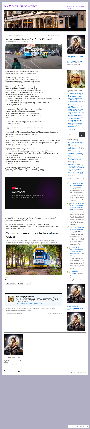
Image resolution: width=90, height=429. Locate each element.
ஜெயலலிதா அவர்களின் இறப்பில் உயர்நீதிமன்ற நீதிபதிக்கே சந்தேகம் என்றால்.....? (76, 125)
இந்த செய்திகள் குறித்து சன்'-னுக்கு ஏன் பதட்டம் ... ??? (75, 94)
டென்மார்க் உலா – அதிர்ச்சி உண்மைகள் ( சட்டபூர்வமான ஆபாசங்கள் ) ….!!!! (75, 153)
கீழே (68, 61)
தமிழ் (53, 308)
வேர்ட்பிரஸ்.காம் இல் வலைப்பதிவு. (78, 372)
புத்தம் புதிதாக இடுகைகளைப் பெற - (75, 57)
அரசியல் (19, 308)
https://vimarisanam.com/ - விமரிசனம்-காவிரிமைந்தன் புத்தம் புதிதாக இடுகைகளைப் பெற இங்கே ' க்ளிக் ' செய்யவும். (75, 307)
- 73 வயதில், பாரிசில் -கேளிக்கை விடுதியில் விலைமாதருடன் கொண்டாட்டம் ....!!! (76, 103)
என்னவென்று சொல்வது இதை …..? (13, 35)
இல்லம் (7, 29)
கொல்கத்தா (42, 308)
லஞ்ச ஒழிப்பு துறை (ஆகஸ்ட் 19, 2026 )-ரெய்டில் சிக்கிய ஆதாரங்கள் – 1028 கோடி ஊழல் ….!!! (76, 167)
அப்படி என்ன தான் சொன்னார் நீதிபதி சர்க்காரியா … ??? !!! (76, 173)
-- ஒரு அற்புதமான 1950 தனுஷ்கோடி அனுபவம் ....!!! (75, 106)
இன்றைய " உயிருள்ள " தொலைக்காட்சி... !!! (75, 121)
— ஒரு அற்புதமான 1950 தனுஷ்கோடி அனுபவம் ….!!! (76, 147)
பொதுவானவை (9, 310)
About (12, 29)
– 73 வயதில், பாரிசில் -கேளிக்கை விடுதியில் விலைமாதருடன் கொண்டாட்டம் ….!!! (76, 142)
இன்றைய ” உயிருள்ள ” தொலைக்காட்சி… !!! (75, 163)
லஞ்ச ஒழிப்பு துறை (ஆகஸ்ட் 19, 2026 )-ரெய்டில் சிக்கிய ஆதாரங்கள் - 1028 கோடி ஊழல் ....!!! (76, 117)
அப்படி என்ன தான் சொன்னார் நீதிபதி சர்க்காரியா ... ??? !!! (76, 110)
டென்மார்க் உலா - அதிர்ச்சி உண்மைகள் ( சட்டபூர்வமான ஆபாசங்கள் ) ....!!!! (75, 98)
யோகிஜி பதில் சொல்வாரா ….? (55, 35)
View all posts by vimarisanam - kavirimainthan (29, 303)
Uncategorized (16, 310)
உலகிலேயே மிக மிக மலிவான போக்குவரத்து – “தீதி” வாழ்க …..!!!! (28, 39)
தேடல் (82, 134)
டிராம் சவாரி (49, 308)
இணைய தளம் (35, 308)
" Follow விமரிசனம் (74, 61)
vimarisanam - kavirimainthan (26, 41)
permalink (29, 310)
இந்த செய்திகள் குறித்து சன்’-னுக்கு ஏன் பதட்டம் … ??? (75, 158)
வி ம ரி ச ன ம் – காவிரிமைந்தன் (20, 5)
